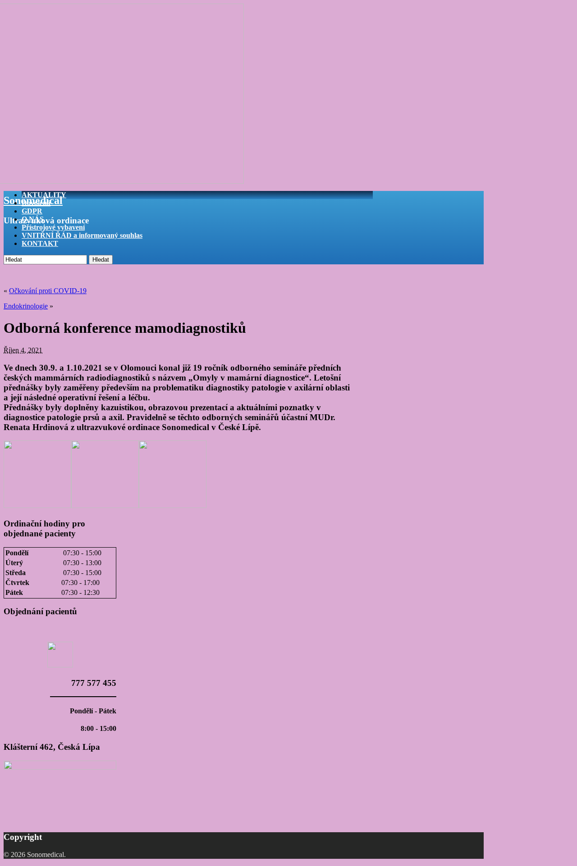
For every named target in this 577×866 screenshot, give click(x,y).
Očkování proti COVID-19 (48, 291)
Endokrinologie (26, 306)
